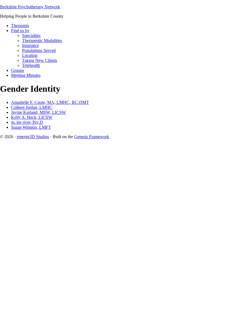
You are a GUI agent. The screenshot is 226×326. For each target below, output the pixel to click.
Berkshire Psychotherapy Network (30, 6)
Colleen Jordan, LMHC (31, 107)
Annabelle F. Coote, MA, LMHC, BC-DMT (50, 102)
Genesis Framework (91, 136)
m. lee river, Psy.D (27, 122)
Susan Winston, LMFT (31, 127)
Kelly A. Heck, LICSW (31, 117)
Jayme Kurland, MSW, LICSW (38, 112)
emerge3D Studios (33, 136)
